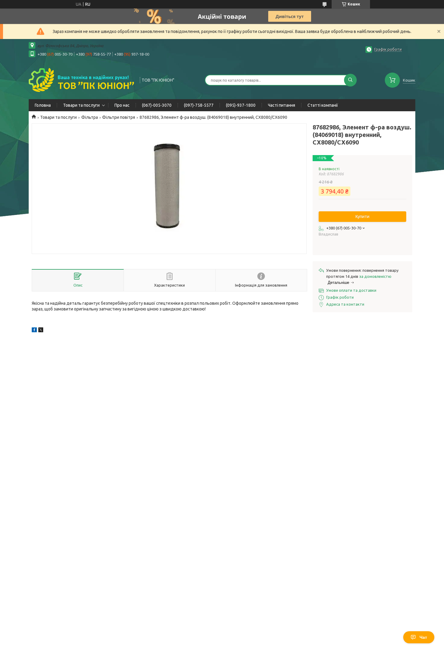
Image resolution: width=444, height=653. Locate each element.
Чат (423, 637)
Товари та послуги (81, 105)
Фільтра (89, 117)
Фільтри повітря (118, 117)
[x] (40, 330)
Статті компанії (322, 105)
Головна (43, 105)
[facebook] (34, 330)
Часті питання (281, 105)
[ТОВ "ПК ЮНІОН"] (81, 79)
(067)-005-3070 (157, 105)
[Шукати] (350, 80)
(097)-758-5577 (199, 105)
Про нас (122, 105)
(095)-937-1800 (241, 105)
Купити (362, 216)
